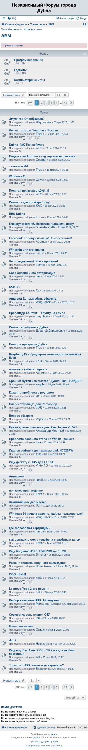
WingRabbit (43, 302)
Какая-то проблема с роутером (31, 392)
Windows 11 (17, 176)
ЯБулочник (43, 122)
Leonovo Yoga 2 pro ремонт (29, 588)
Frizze (40, 133)
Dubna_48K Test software (26, 144)
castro (40, 253)
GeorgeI (41, 159)
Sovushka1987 (45, 227)
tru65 (39, 407)
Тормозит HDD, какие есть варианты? (36, 665)
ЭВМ (6, 35)
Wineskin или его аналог (26, 249)
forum (54, 734)
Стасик (40, 629)
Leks (39, 592)
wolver (40, 179)
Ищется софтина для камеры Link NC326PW (41, 450)
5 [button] (56, 103)
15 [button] (65, 103)
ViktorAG (42, 465)
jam (38, 276)
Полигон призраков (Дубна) (29, 190)
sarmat (40, 264)
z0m (39, 454)
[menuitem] (11, 18)
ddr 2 (12, 640)
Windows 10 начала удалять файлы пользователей (46, 513)
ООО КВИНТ (17, 574)
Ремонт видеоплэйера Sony (29, 202)
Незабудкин (44, 643)
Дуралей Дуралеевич (50, 330)
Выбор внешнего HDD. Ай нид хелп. (35, 600)
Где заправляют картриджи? (29, 528)
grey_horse (43, 316)
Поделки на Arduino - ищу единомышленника (42, 156)
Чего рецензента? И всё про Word (33, 261)
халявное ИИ (18, 166)
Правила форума (13, 45)
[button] (30, 102)
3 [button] (46, 103)
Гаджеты (20, 70)
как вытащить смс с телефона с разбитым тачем (44, 539)
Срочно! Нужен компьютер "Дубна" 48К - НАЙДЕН (45, 381)
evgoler (40, 384)
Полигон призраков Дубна (28, 344)
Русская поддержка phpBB (44, 741)
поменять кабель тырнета (28, 369)
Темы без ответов (11, 29)
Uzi (38, 396)
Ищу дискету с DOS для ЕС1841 (32, 462)
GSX (39, 361)
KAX (39, 205)
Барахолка (43, 668)
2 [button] (41, 103)
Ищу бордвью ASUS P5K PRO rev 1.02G (37, 551)
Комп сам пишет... (22, 626)
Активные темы (33, 29)
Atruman (41, 241)
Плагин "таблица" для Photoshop (33, 404)
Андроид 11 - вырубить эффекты (33, 298)
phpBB (36, 737)
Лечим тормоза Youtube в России (33, 130)
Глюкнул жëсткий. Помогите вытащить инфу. (41, 224)
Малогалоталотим (48, 603)
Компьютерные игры (29, 80)
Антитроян (17, 476)
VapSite (41, 419)
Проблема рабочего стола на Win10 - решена (41, 439)
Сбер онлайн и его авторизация (32, 273)
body (39, 577)
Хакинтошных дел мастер (27, 502)
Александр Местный (50, 430)
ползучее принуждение (26, 490)
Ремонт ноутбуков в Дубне (28, 327)
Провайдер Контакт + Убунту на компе (37, 313)
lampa (40, 531)
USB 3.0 (14, 287)
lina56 (40, 480)
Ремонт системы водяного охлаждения (38, 562)
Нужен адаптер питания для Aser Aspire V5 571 (43, 427)
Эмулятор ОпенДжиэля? (27, 118)
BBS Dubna (17, 214)
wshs (39, 148)
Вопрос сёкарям (21, 415)
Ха (37, 290)
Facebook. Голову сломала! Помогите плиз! (40, 238)
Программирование (28, 60)
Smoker (41, 554)
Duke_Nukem (44, 566)
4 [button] (51, 103)
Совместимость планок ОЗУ (29, 614)
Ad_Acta (41, 372)
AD (38, 657)
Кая (38, 442)
